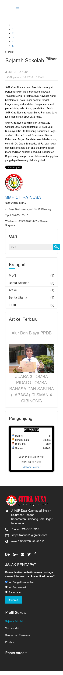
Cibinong (31, 131)
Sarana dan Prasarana (17, 635)
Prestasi (9, 642)
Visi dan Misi (12, 628)
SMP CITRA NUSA (18, 72)
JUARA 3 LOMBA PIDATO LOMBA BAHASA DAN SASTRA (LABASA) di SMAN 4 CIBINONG (31, 388)
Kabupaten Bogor (46, 131)
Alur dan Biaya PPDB (32, 333)
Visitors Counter (31, 467)
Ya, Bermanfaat (17, 587)
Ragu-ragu (15, 592)
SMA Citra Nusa (32, 116)
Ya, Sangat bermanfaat (21, 582)
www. (14, 541)
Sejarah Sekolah (14, 621)
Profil (41, 77)
